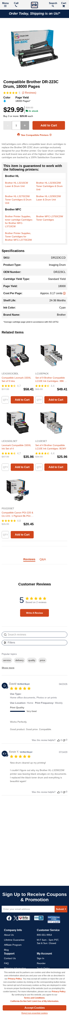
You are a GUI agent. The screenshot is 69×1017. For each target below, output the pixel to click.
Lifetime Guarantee (14, 940)
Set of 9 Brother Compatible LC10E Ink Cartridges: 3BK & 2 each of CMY (50, 379)
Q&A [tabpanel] (43, 559)
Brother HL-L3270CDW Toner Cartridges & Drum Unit (18, 199)
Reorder (41, 963)
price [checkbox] (42, 660)
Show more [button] (8, 667)
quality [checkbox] (31, 660)
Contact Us (10, 958)
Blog (6, 949)
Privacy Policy (15, 979)
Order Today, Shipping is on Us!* (34, 13)
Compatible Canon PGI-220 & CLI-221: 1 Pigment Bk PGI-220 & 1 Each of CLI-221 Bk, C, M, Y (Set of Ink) (17, 514)
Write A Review (34, 613)
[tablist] (34, 561)
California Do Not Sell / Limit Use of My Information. (34, 1001)
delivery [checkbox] (19, 660)
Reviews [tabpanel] (29, 559)
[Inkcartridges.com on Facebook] (9, 920)
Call (16, 3)
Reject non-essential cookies (34, 1013)
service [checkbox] (7, 660)
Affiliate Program (13, 944)
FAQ (6, 963)
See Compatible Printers (35, 135)
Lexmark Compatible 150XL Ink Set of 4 (16, 447)
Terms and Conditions (34, 998)
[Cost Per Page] (64, 293)
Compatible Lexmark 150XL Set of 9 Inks (16, 379)
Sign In (40, 958)
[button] (58, 740)
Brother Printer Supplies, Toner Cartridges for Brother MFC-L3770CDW (18, 236)
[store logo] (34, 5)
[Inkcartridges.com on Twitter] (15, 920)
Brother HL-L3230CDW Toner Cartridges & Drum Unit (49, 186)
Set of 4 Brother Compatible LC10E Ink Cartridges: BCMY (50, 447)
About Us (9, 935)
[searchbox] (34, 634)
